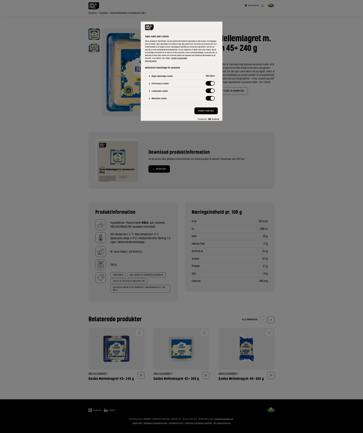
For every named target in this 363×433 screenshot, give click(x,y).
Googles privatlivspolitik (179, 58)
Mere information (151, 61)
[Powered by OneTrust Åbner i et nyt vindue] (208, 119)
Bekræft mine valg (206, 111)
